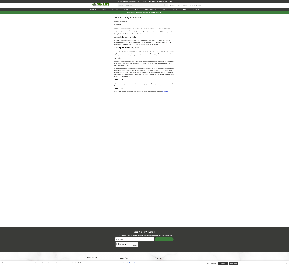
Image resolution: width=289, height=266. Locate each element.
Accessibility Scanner (129, 70)
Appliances (93, 9)
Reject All (223, 263)
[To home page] (101, 5)
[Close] (286, 263)
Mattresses (115, 9)
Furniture (104, 9)
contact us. (165, 91)
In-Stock (137, 9)
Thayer (158, 257)
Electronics (126, 9)
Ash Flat (124, 257)
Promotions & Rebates (150, 9)
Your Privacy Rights (211, 263)
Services (175, 9)
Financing (164, 9)
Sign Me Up (164, 239)
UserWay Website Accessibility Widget (156, 40)
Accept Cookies (233, 263)
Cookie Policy (132, 262)
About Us (185, 9)
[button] (170, 5)
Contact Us (196, 9)
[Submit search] (164, 5)
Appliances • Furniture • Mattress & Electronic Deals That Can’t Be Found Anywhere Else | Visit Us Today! (145, 1)
